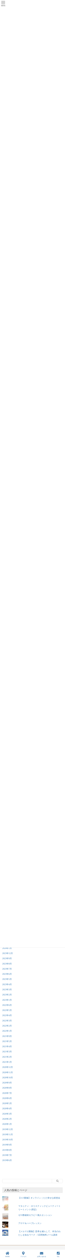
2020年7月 (7, 1093)
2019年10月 (7, 1140)
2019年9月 (7, 1145)
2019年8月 (7, 1150)
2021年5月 (7, 1041)
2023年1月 (7, 1000)
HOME (7, 1256)
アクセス (23, 1256)
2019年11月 (7, 1134)
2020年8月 (7, 1088)
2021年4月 (7, 1046)
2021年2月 (7, 1057)
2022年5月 (7, 1010)
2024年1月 (7, 948)
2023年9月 (7, 958)
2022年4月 (7, 1015)
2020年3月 (7, 1114)
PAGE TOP (60, 1245)
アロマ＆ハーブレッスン (30, 1223)
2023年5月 (7, 979)
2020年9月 (7, 1083)
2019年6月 (7, 1160)
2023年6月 (7, 974)
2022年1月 (7, 1031)
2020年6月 (7, 1098)
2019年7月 (7, 1155)
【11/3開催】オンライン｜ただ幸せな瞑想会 (39, 1198)
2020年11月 (7, 1072)
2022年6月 (7, 1005)
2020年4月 (7, 1108)
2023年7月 (7, 969)
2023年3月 (7, 989)
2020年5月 (7, 1103)
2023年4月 (7, 984)
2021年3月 (7, 1052)
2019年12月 (7, 1129)
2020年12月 (7, 1067)
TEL (58, 1256)
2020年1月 (7, 1124)
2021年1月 (7, 1062)
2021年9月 (7, 1036)
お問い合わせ (41, 1256)
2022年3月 (7, 1021)
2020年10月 (7, 1077)
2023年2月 (7, 995)
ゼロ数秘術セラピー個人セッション (35, 1215)
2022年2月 (7, 1026)
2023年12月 (7, 953)
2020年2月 (7, 1119)
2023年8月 (7, 964)
